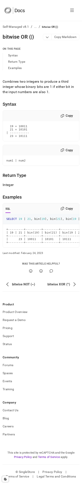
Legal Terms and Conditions (56, 476)
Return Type (16, 61)
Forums (8, 365)
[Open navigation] (72, 10)
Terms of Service (49, 457)
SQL (7, 208)
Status (7, 344)
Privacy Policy (23, 457)
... (35, 26)
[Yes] (31, 271)
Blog (6, 418)
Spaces (8, 373)
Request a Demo (14, 320)
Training (8, 389)
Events (7, 381)
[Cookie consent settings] (5, 479)
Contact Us (10, 410)
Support (8, 336)
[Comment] (51, 271)
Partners (9, 434)
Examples (15, 68)
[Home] (14, 10)
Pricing (7, 328)
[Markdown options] (47, 37)
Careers (8, 426)
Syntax (13, 55)
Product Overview (15, 312)
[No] (41, 271)
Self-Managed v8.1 (16, 26)
